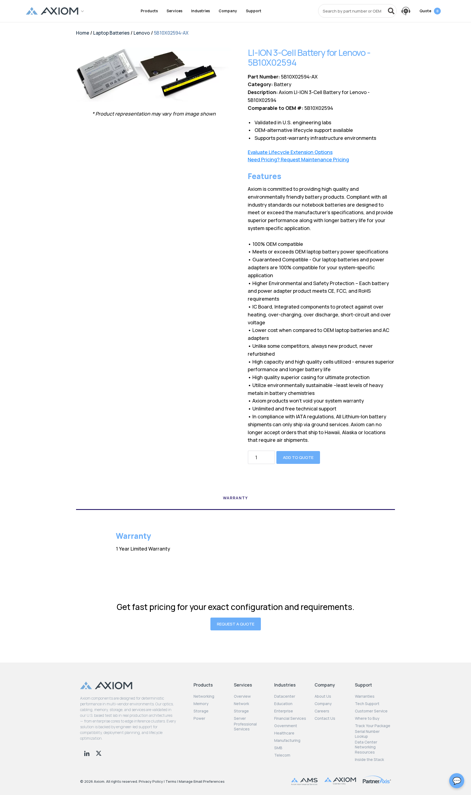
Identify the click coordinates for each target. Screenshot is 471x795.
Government (285, 725)
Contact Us (325, 718)
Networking (204, 696)
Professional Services (245, 726)
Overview (242, 696)
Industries (200, 10)
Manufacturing (287, 740)
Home (82, 33)
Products (149, 10)
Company (228, 10)
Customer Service (371, 711)
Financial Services (290, 718)
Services (174, 10)
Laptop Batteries (111, 33)
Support (253, 10)
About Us (323, 696)
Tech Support (367, 703)
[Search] (391, 11)
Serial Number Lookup (367, 734)
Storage (201, 711)
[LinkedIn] (87, 753)
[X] (98, 753)
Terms (170, 781)
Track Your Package (372, 725)
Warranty (235, 497)
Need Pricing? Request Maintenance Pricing (298, 159)
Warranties (365, 696)
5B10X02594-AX (171, 33)
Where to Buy (367, 718)
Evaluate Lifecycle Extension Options (290, 152)
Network (241, 703)
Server (240, 718)
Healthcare (284, 733)
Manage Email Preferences (202, 781)
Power (199, 718)
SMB (278, 747)
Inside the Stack (369, 759)
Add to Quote (298, 457)
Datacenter (284, 696)
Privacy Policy (151, 781)
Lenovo (142, 33)
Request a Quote (235, 624)
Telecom (282, 755)
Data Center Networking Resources (366, 747)
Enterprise (283, 711)
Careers (322, 711)
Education (283, 703)
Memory (201, 703)
